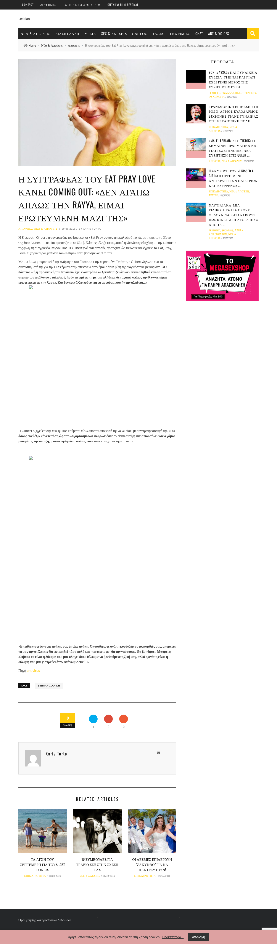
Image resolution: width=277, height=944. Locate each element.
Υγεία (90, 33)
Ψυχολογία (217, 97)
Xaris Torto (92, 228)
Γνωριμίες (180, 33)
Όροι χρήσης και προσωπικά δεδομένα (44, 920)
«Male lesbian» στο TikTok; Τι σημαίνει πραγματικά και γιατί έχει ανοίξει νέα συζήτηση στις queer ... (233, 148)
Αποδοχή (198, 937)
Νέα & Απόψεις (35, 33)
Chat (199, 33)
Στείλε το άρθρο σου (83, 4)
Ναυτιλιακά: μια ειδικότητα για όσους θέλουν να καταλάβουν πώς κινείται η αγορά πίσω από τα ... (233, 215)
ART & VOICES (218, 33)
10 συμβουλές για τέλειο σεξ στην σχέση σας (97, 864)
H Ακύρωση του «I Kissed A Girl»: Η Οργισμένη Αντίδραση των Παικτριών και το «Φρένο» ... (233, 178)
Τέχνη (213, 195)
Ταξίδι (158, 33)
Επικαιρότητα (35, 876)
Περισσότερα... (173, 937)
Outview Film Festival (123, 4)
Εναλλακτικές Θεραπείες (239, 93)
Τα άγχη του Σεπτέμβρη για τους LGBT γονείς (42, 864)
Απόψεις (25, 228)
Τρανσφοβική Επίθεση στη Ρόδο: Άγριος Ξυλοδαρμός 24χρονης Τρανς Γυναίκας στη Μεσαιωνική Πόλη (233, 113)
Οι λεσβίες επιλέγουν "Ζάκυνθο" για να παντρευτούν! (152, 864)
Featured (214, 93)
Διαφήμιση (49, 4)
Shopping (227, 230)
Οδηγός (139, 33)
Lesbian (24, 18)
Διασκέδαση (67, 33)
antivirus (33, 670)
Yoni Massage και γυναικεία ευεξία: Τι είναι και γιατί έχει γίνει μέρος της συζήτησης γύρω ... (233, 79)
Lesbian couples (49, 685)
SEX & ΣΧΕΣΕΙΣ (114, 33)
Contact (28, 4)
